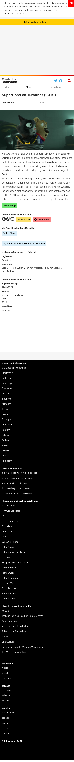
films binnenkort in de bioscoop (17, 478)
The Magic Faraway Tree (14, 652)
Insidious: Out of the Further (15, 626)
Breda (5, 414)
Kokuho (5, 611)
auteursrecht (8, 713)
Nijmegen (6, 404)
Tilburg (5, 409)
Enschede (7, 389)
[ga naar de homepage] (10, 80)
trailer (41, 103)
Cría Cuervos (8, 642)
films (28, 87)
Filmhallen (7, 526)
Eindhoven (7, 399)
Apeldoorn (7, 461)
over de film (8, 103)
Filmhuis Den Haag (11, 511)
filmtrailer (8, 206)
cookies (5, 718)
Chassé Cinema (9, 532)
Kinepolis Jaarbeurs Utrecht (15, 563)
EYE (4, 516)
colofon (5, 728)
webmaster (7, 701)
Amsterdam (7, 373)
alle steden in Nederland (14, 368)
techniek (6, 723)
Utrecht (5, 394)
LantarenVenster (10, 583)
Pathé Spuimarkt (10, 594)
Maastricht (7, 445)
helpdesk (6, 690)
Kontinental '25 (9, 621)
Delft (4, 456)
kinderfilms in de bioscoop (15, 483)
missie (5, 668)
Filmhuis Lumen (9, 588)
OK (71, 3)
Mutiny (5, 637)
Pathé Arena (8, 547)
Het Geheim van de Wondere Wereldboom (23, 647)
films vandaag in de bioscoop (16, 489)
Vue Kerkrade (8, 599)
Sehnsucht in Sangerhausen (15, 632)
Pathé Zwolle (8, 573)
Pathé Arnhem (9, 568)
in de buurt (56, 87)
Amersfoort (7, 425)
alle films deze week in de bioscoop (19, 473)
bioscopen (7, 678)
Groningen (7, 420)
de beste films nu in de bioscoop (18, 494)
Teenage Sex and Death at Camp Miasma (22, 616)
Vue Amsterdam (10, 542)
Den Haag (7, 383)
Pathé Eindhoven (10, 578)
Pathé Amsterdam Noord (14, 552)
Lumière (6, 557)
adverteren (7, 673)
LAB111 (5, 537)
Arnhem (5, 440)
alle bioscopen (9, 506)
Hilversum (6, 451)
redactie (6, 696)
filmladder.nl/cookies (13, 14)
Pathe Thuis (9, 233)
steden (5, 87)
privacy (5, 733)
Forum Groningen (10, 521)
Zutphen (6, 435)
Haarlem (6, 430)
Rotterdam (7, 378)
